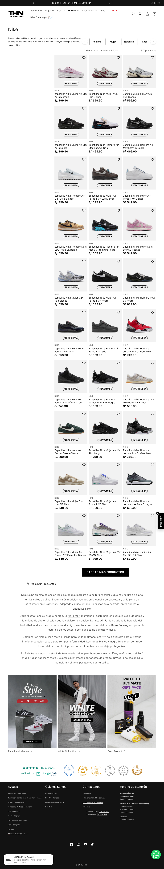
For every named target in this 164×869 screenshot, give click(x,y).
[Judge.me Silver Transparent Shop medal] (110, 770)
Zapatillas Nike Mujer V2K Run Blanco (103, 95)
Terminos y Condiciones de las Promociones (24, 798)
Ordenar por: (91, 50)
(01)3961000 (104, 811)
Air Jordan (106, 620)
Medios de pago (14, 816)
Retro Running (119, 625)
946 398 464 (102, 814)
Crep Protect (114, 751)
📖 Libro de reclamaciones (18, 834)
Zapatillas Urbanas (18, 751)
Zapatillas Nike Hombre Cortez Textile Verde (67, 452)
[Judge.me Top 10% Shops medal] (137, 770)
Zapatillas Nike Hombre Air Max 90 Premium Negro (104, 248)
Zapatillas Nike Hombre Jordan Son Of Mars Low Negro (68, 401)
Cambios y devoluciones (17, 820)
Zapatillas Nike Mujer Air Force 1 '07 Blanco (137, 197)
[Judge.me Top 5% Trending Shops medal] (123, 770)
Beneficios (49, 807)
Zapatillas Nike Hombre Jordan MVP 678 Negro (102, 401)
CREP (154, 3)
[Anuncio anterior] (33, 3)
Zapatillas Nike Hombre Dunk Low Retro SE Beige (70, 248)
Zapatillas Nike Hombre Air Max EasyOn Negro (138, 146)
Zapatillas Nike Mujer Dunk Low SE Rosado (138, 248)
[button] (36, 10)
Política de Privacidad (16, 802)
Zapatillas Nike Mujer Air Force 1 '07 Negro (102, 299)
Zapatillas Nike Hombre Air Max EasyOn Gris (104, 146)
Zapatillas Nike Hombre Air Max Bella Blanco (69, 197)
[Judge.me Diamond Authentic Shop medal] (69, 770)
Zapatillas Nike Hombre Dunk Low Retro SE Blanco (139, 401)
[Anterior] (85, 41)
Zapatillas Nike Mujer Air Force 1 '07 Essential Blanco (70, 554)
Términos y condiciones (17, 793)
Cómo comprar (14, 825)
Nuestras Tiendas (52, 798)
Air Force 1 (74, 615)
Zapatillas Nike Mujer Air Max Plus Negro (105, 452)
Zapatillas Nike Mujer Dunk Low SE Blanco (69, 503)
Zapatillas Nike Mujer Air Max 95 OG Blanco (105, 554)
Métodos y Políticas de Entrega (20, 807)
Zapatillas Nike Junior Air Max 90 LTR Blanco (137, 554)
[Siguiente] (153, 41)
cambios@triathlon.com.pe (93, 802)
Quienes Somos (51, 793)
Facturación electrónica (54, 802)
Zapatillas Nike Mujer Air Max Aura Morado (70, 95)
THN (86, 865)
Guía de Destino (14, 811)
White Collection (67, 751)
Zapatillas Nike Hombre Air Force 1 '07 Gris (104, 350)
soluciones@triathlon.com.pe (94, 798)
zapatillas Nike (82, 608)
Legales (11, 829)
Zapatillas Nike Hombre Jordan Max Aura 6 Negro (137, 503)
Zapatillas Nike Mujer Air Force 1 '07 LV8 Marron (102, 197)
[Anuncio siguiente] (110, 3)
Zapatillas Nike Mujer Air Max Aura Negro (70, 146)
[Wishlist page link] (133, 14)
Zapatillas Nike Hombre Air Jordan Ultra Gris (69, 350)
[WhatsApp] (156, 854)
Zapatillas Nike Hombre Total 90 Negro (139, 299)
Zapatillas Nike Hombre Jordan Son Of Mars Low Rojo (137, 350)
